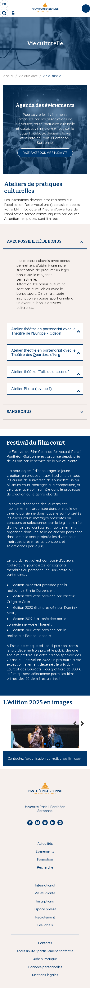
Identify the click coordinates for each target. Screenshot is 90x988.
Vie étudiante (28, 76)
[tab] (45, 241)
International (45, 885)
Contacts (45, 943)
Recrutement (45, 917)
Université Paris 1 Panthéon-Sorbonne (45, 809)
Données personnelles (45, 967)
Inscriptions (45, 901)
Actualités (45, 843)
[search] (4, 13)
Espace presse (45, 909)
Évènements (45, 851)
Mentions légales (45, 975)
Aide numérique (45, 959)
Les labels (45, 925)
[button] (38, 744)
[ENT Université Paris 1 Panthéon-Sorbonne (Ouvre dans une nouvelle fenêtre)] (14, 13)
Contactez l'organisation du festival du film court (45, 758)
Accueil (8, 76)
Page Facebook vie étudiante (45, 153)
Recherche (45, 867)
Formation (45, 859)
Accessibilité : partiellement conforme (45, 951)
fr (4, 5)
